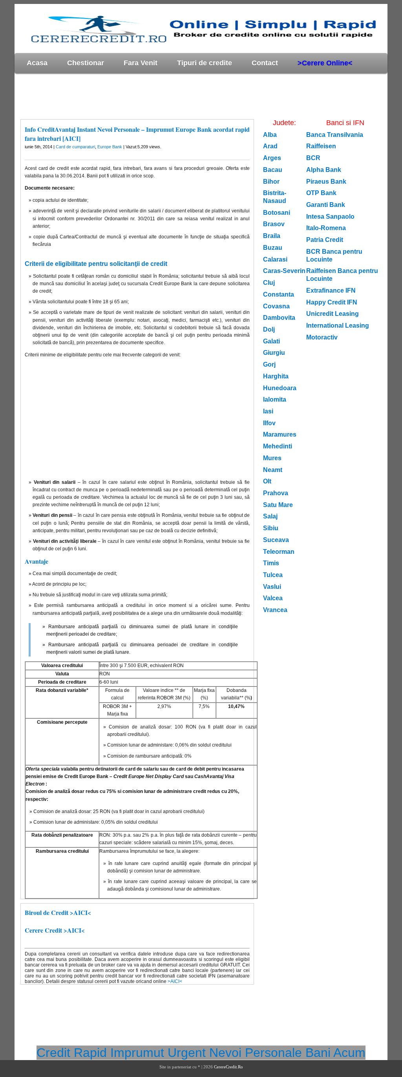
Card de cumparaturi (75, 146)
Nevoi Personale (255, 1053)
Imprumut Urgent (158, 1053)
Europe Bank (109, 146)
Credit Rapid (72, 1053)
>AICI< (175, 981)
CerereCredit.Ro (228, 1066)
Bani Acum (335, 1053)
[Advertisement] (157, 96)
